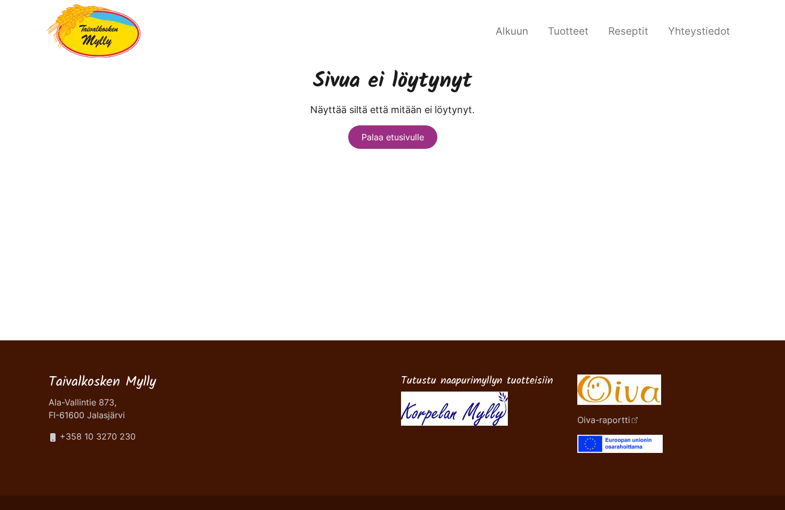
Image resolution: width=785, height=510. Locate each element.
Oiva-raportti (603, 420)
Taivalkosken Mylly (102, 382)
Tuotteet (568, 31)
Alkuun (512, 31)
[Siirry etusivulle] (93, 29)
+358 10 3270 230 (96, 436)
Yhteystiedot (699, 31)
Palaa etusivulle (393, 137)
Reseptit (628, 31)
